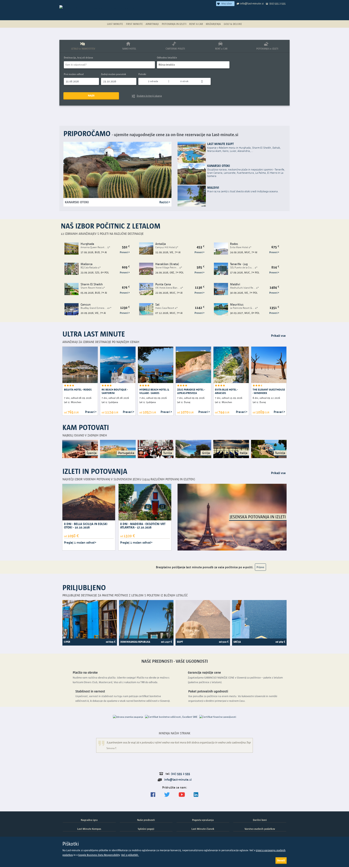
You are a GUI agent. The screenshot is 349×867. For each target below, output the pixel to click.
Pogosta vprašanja (203, 819)
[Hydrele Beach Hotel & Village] (155, 365)
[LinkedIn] (196, 795)
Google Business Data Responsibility (99, 854)
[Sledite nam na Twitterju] (167, 795)
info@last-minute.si (252, 3)
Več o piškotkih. (130, 854)
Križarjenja (213, 23)
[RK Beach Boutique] (118, 365)
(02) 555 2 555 (277, 3)
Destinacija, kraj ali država (78, 57)
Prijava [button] (260, 567)
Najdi (91, 95)
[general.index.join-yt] (182, 795)
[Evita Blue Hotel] (231, 365)
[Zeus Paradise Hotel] (193, 365)
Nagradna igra (89, 819)
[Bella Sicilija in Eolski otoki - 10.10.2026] (88, 502)
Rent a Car (196, 23)
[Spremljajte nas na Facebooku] (153, 795)
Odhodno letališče (167, 57)
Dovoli (281, 860)
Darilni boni (260, 819)
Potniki (142, 74)
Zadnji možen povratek (113, 74)
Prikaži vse (278, 335)
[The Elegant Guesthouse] (269, 365)
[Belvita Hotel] (80, 365)
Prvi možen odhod (74, 74)
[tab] (82, 46)
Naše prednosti (146, 819)
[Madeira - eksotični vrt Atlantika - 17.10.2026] (145, 502)
